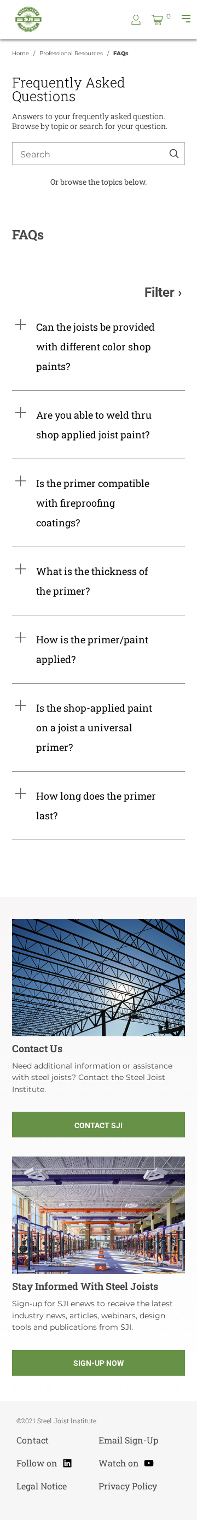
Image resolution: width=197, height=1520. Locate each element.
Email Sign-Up (128, 1440)
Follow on (44, 1461)
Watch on (126, 1461)
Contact (32, 1440)
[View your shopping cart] (157, 20)
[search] (173, 155)
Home (20, 53)
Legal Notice (41, 1486)
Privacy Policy (128, 1486)
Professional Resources (71, 53)
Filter (159, 292)
